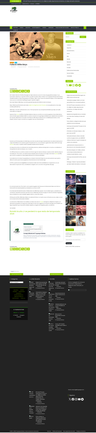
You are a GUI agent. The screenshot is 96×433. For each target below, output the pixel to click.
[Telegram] (20, 91)
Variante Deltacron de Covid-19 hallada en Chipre (60, 305)
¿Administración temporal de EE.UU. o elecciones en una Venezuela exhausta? (76, 146)
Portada (68, 67)
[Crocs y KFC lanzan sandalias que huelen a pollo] (52, 327)
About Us (16, 312)
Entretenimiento (36, 27)
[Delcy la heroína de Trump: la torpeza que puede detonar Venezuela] (81, 210)
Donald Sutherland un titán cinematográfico (57, 274)
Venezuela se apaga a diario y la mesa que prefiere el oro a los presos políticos (76, 101)
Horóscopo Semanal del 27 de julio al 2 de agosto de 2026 (76, 127)
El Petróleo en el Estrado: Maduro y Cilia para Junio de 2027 (76, 132)
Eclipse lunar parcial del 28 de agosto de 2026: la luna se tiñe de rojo (76, 96)
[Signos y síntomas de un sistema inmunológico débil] (81, 221)
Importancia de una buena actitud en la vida (60, 295)
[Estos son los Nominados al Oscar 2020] (52, 317)
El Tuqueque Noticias (22, 66)
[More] (28, 91)
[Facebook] (11, 91)
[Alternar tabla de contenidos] (39, 227)
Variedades (50, 27)
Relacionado (27, 230)
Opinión (44, 27)
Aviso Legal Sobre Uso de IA (69, 431)
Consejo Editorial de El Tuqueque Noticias (33, 229)
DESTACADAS (15, 298)
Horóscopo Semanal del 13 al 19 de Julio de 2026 (76, 158)
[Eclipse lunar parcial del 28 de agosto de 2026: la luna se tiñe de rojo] (71, 179)
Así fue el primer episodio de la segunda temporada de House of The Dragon (17, 274)
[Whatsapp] (17, 91)
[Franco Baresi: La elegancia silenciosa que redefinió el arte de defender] (71, 210)
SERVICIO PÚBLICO (18, 296)
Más (16, 62)
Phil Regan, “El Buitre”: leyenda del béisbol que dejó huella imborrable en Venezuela (76, 163)
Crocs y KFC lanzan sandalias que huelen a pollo (60, 325)
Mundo (21, 27)
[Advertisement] (62, 16)
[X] (14, 91)
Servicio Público (75, 27)
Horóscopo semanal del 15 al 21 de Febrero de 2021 (60, 284)
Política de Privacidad (57, 431)
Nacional (15, 27)
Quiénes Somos (25, 3)
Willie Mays (16, 271)
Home (68, 53)
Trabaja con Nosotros (81, 431)
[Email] (25, 91)
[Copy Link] (22, 91)
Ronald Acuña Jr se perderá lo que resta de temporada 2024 (35, 212)
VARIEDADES (22, 291)
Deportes (28, 27)
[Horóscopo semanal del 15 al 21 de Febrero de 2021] (52, 286)
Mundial (56, 153)
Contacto (32, 3)
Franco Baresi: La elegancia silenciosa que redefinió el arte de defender (76, 122)
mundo (41, 201)
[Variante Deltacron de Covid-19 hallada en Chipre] (52, 307)
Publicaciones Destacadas (62, 27)
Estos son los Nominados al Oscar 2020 (60, 315)
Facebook (19, 317)
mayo (18, 114)
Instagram (22, 315)
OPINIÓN (15, 291)
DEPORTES (18, 293)
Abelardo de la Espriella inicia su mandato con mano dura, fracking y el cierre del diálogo (76, 116)
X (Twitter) (15, 315)
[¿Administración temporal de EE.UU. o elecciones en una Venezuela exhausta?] (71, 221)
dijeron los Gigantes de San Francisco (37, 105)
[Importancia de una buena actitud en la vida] (52, 297)
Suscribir (69, 243)
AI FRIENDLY (37, 3)
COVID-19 (15, 30)
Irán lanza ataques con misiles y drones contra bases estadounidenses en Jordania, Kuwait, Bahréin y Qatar (76, 152)
